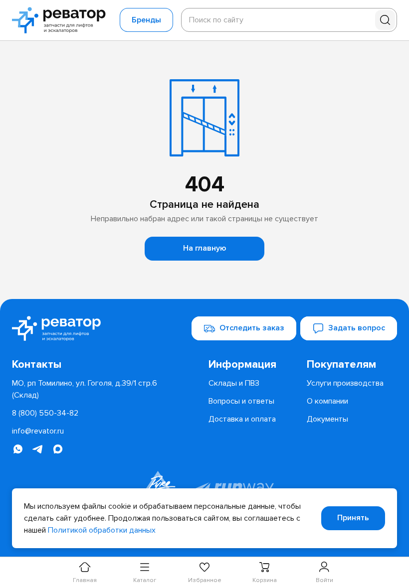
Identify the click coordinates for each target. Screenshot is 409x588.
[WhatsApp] (18, 449)
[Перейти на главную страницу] (62, 20)
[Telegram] (38, 449)
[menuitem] (253, 365)
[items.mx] (58, 449)
